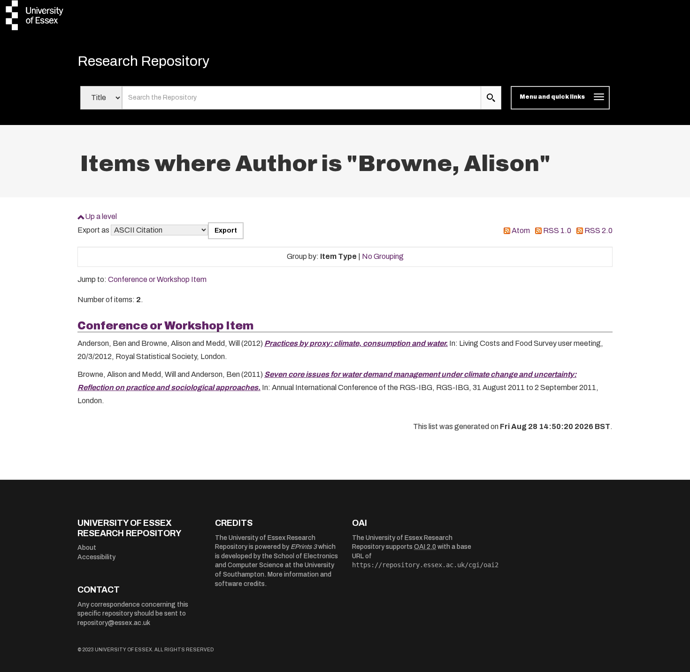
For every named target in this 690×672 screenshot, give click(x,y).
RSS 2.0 (598, 230)
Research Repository (143, 61)
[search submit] (491, 97)
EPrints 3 (304, 546)
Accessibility (96, 557)
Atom (521, 230)
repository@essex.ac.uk (113, 622)
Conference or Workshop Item (157, 279)
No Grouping (383, 256)
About (86, 547)
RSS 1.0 (557, 230)
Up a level (101, 216)
